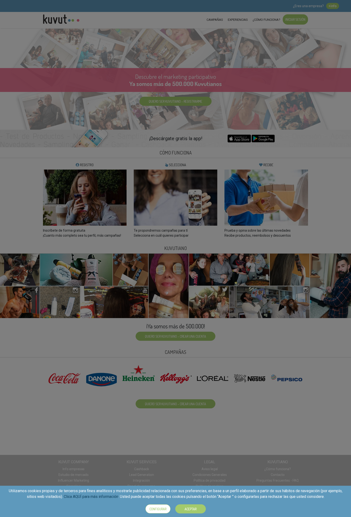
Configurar (157, 509)
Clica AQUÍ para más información (91, 496)
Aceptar (191, 509)
